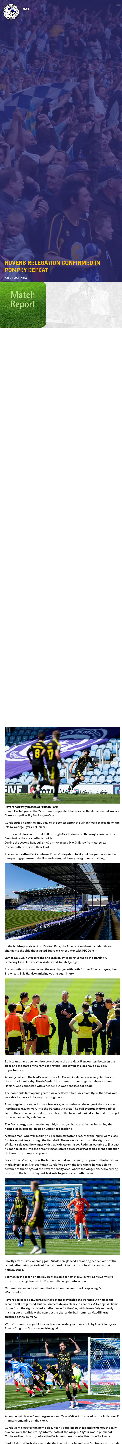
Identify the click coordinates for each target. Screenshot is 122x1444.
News (24, 278)
